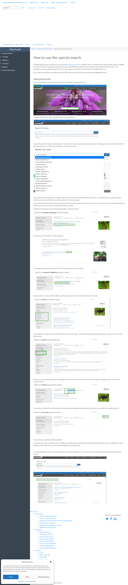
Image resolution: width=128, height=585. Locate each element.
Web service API (45, 534)
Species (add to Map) (47, 539)
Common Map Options (47, 546)
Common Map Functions (48, 548)
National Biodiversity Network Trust (15, 3)
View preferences (43, 577)
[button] (51, 562)
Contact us (32, 8)
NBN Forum (34, 3)
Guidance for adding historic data (51, 525)
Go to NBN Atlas (38, 45)
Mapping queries (45, 532)
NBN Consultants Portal (59, 3)
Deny (27, 577)
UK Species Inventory (74, 65)
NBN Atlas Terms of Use (48, 527)
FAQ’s (42, 553)
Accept (11, 577)
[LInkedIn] (115, 519)
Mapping (38, 530)
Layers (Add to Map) (46, 541)
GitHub (42, 557)
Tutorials (5, 57)
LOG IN (72, 3)
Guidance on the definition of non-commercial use (56, 521)
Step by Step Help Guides (44, 49)
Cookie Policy (21, 581)
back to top (34, 511)
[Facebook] (111, 519)
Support (49, 45)
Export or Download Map (48, 543)
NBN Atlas (44, 3)
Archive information (8, 70)
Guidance (5, 60)
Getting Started (7, 53)
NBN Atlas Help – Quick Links (13, 45)
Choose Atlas (50, 8)
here (104, 69)
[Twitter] (107, 519)
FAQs (28, 45)
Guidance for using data (47, 523)
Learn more (39, 514)
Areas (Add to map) (46, 537)
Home (33, 49)
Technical (5, 64)
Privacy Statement (31, 581)
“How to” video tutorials (48, 518)
